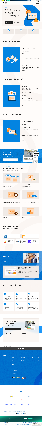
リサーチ (22, 424)
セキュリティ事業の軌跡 (27, 411)
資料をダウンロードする (17, 22)
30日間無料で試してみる (9, 22)
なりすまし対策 (24, 411)
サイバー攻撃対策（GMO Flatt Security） (19, 411)
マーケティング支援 (19, 424)
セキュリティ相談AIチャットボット (23, 410)
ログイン (31, 3)
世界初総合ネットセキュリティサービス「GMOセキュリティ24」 (8, 410)
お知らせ (36, 1)
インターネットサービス (6, 424)
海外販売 (23, 140)
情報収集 (24, 424)
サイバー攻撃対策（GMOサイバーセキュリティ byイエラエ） (12, 411)
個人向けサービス (31, 424)
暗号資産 (29, 424)
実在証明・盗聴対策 (5, 411)
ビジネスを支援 (14, 424)
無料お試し (37, 3)
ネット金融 (27, 424)
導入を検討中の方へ (28, 1)
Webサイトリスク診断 (18, 410)
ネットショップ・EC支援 (10, 424)
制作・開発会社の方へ (33, 1)
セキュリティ (17, 424)
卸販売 (22, 105)
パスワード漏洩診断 (15, 410)
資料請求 (34, 3)
